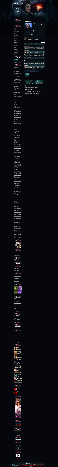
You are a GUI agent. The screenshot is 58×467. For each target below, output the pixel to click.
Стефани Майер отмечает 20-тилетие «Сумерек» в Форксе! (17, 74)
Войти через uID (18, 21)
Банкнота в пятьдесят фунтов (16, 302)
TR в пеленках (15, 49)
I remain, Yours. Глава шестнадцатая (17, 322)
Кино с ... (15, 48)
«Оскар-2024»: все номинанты (16, 206)
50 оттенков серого (15, 43)
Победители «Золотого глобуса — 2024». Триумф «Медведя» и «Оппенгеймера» (17, 222)
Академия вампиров (16, 40)
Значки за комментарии (16, 260)
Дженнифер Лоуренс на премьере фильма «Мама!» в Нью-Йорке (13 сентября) (32, 93)
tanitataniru (18, 449)
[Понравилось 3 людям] (24, 38)
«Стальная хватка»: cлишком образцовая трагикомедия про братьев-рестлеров (17, 214)
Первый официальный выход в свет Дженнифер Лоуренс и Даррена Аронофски (32, 92)
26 (16, 426)
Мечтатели (15, 305)
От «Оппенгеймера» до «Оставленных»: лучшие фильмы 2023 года (17, 230)
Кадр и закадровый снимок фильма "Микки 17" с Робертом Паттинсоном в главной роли (17, 115)
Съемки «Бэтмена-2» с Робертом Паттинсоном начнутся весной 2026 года (17, 85)
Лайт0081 (20, 449)
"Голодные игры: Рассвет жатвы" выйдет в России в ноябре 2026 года (17, 73)
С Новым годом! (15, 104)
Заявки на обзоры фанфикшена (16, 281)
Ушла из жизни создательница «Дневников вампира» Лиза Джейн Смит (17, 96)
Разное (14, 54)
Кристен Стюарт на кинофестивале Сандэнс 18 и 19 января (17, 210)
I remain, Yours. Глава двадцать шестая (17, 318)
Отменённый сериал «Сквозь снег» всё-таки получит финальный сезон (17, 158)
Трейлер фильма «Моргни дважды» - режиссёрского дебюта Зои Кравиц (17, 153)
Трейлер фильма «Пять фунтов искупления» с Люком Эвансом (16, 143)
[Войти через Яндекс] (18, 22)
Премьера (24, 37)
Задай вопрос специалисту (16, 270)
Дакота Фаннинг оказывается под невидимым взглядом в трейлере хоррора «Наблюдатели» (17, 172)
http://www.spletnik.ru (33, 34)
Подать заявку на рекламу (18, 418)
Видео (14, 36)
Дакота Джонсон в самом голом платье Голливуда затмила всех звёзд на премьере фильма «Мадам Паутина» (17, 191)
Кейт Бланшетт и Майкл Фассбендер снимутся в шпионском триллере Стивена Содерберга (17, 205)
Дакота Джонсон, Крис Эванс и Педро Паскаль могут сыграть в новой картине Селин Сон (17, 193)
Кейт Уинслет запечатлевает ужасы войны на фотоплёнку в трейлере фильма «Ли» (17, 152)
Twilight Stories (15, 298)
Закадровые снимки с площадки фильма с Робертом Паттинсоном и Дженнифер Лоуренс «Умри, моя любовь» (17, 132)
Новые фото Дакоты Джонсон (16, 202)
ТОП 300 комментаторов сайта (18, 62)
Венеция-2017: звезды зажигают (28, 90)
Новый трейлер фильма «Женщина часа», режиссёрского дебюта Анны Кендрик (17, 122)
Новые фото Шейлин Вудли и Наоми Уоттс (17, 123)
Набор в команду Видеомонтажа (16, 255)
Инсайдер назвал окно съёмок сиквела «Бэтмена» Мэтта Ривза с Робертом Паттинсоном (17, 228)
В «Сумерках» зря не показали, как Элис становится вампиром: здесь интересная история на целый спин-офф (17, 78)
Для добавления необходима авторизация (18, 342)
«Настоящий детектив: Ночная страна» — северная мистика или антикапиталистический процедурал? (17, 211)
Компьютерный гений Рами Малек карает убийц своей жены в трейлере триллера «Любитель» (17, 107)
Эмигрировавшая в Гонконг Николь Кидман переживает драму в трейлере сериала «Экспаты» (17, 234)
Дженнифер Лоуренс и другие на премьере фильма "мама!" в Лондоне (31, 94)
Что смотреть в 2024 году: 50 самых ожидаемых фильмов (17, 226)
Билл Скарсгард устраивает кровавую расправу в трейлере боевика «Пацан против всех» (17, 176)
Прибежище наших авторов (16, 278)
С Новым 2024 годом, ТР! (16, 227)
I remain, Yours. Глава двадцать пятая (17, 319)
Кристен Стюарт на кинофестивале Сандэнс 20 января (17, 207)
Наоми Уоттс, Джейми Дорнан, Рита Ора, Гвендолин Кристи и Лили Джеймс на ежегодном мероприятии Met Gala (17, 150)
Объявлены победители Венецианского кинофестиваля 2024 (17, 129)
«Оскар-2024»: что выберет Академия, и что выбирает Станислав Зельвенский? (17, 164)
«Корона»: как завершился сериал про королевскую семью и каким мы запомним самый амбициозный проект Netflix (17, 237)
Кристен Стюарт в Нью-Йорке (16, 161)
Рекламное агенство (16, 52)
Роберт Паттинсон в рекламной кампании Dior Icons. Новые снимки (17, 119)
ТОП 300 (14, 275)
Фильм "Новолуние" (15, 29)
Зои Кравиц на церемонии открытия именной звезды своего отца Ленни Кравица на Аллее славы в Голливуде (17, 159)
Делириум (15, 41)
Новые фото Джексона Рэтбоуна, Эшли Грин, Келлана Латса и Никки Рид (17, 139)
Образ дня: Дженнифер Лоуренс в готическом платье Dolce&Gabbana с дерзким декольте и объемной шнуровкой (35, 88)
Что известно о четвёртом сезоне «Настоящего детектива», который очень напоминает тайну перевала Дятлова (17, 231)
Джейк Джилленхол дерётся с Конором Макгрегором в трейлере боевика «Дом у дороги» (17, 203)
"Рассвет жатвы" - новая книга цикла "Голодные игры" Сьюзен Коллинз (17, 95)
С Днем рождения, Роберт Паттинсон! (17, 92)
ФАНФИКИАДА (15, 259)
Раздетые (15, 308)
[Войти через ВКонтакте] (16, 22)
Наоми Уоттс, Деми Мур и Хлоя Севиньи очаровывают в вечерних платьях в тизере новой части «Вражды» (17, 233)
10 (20, 424)
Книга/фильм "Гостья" (16, 31)
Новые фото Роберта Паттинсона (17, 156)
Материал (30, 46)
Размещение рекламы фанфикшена (18, 383)
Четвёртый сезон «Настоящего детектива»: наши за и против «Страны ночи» (17, 173)
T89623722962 (16, 449)
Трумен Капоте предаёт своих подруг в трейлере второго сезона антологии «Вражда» (17, 225)
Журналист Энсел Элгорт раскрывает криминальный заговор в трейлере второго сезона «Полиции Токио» (17, 219)
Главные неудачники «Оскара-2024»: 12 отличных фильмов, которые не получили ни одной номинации (17, 166)
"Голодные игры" (15, 38)
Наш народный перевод (16, 268)
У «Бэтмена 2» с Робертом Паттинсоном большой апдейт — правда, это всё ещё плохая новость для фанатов (17, 134)
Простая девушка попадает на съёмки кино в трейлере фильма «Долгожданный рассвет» (17, 194)
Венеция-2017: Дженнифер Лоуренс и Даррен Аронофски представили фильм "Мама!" (32, 87)
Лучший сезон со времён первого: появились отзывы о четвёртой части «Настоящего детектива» (17, 223)
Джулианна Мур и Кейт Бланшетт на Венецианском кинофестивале (17, 131)
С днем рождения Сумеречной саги (17, 87)
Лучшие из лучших (15, 277)
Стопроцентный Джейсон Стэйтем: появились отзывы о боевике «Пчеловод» (17, 218)
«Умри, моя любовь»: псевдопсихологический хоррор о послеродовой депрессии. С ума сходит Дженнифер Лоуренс (17, 89)
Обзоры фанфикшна (16, 34)
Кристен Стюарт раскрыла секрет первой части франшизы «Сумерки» (17, 183)
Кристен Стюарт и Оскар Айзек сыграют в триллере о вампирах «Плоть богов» (17, 151)
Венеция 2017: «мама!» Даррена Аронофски (29, 89)
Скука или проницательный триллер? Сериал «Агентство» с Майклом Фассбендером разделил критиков (17, 110)
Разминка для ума (15, 50)
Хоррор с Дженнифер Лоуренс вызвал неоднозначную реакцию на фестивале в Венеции (32, 91)
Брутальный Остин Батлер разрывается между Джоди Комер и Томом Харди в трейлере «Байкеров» (17, 170)
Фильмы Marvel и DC (16, 45)
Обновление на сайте (16, 66)
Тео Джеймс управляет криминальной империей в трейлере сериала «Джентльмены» (17, 177)
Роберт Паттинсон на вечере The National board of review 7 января (17, 102)
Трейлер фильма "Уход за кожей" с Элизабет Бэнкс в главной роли (17, 137)
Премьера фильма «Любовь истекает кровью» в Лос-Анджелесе (17, 167)
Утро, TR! (15, 47)
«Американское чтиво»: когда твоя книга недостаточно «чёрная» (17, 184)
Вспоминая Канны (15, 142)
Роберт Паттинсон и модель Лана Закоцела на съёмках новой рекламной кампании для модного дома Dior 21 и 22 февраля (17, 180)
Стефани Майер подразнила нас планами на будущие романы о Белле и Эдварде (17, 72)
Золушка (15, 42)
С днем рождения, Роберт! (16, 67)
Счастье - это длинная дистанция (17, 301)
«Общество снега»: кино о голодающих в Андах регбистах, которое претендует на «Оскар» (17, 213)
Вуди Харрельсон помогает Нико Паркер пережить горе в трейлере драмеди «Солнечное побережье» (17, 209)
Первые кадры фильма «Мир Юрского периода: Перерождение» (17, 126)
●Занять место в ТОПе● (18, 311)
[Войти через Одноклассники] (19, 22)
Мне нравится (26, 38)
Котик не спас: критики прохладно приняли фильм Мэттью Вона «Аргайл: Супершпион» (17, 198)
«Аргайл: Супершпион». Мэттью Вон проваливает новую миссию (17, 187)
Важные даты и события (16, 35)
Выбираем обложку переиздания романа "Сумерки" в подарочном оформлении (17, 71)
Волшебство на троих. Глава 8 (16, 315)
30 (19, 426)
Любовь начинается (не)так (16, 304)
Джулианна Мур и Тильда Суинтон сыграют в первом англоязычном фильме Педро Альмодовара (17, 201)
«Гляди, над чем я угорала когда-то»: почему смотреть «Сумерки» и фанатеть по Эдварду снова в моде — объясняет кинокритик (17, 82)
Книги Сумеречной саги (16, 28)
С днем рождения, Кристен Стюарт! (17, 155)
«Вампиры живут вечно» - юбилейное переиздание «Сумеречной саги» (17, 97)
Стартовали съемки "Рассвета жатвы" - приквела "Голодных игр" (17, 86)
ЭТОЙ (19, 387)
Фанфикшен (15, 33)
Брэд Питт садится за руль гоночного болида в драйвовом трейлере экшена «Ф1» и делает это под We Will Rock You (17, 135)
